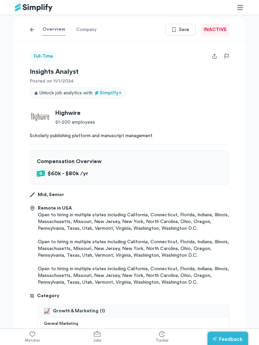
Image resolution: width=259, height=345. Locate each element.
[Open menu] (240, 7)
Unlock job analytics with (80, 93)
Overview (53, 29)
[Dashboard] (33, 7)
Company (86, 29)
